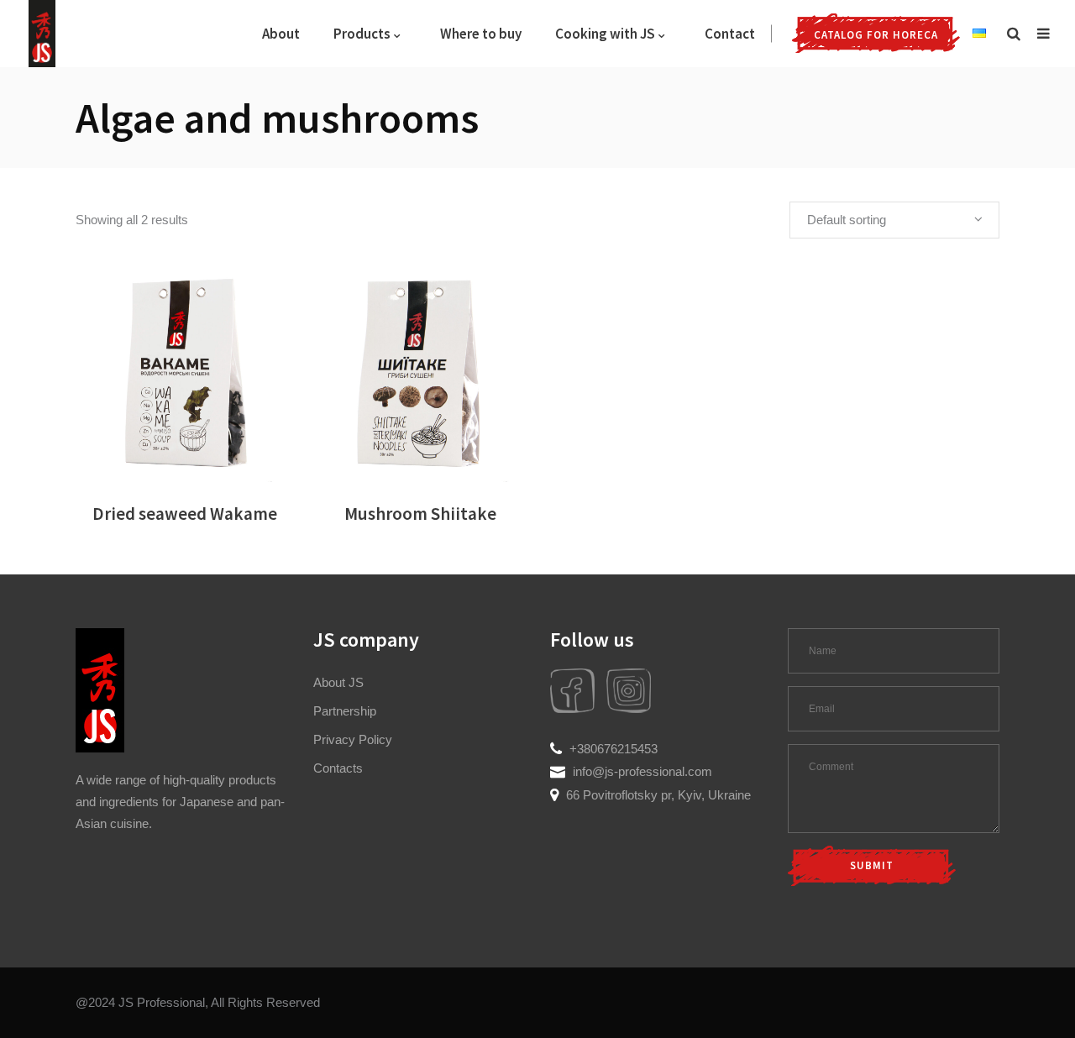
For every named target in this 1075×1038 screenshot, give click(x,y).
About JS (338, 682)
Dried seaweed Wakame (184, 513)
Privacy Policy (352, 739)
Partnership (344, 711)
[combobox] (894, 220)
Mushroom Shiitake (420, 513)
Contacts (338, 768)
